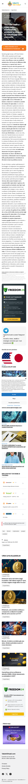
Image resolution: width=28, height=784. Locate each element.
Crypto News (14, 10)
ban (4, 531)
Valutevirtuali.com (5, 10)
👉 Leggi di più (14, 714)
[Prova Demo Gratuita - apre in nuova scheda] (23, 493)
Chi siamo (4, 763)
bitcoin (8, 531)
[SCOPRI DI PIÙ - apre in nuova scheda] (23, 514)
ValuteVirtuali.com (8, 754)
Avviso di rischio (6, 766)
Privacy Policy (17, 405)
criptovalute (16, 531)
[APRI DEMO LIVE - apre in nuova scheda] (23, 483)
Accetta (14, 394)
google (23, 531)
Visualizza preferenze (13, 402)
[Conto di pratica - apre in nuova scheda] (23, 504)
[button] (26, 378)
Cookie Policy (10, 405)
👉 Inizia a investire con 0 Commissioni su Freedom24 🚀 (12, 47)
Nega (14, 398)
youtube (5, 534)
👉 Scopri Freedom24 (12, 319)
